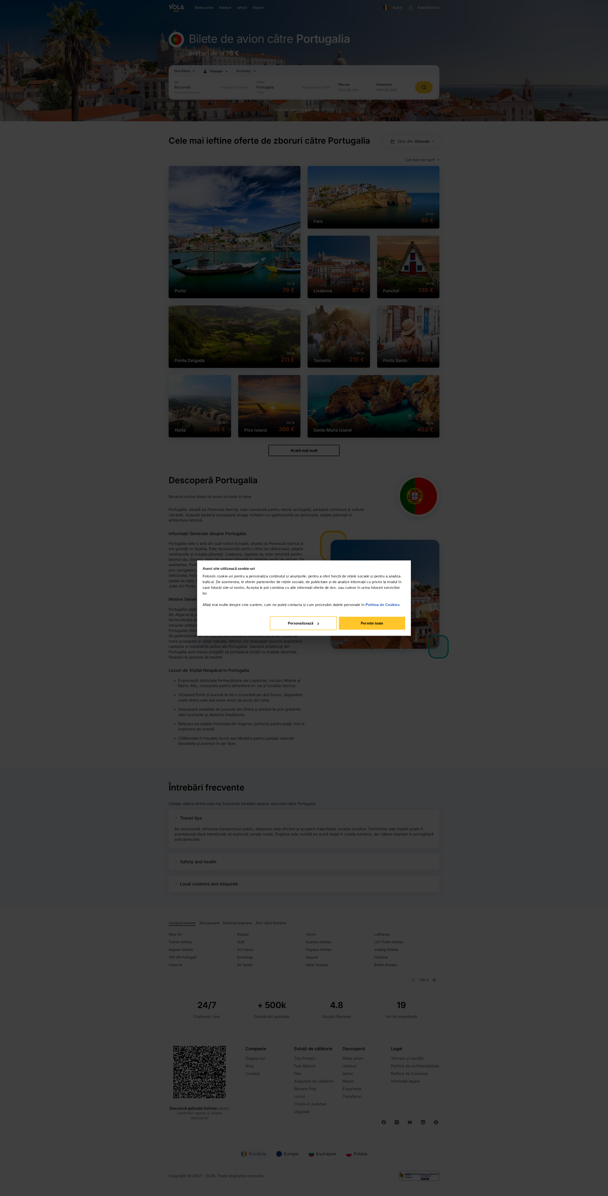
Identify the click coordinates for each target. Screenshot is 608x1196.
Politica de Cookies (383, 604)
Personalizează (300, 623)
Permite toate (372, 623)
